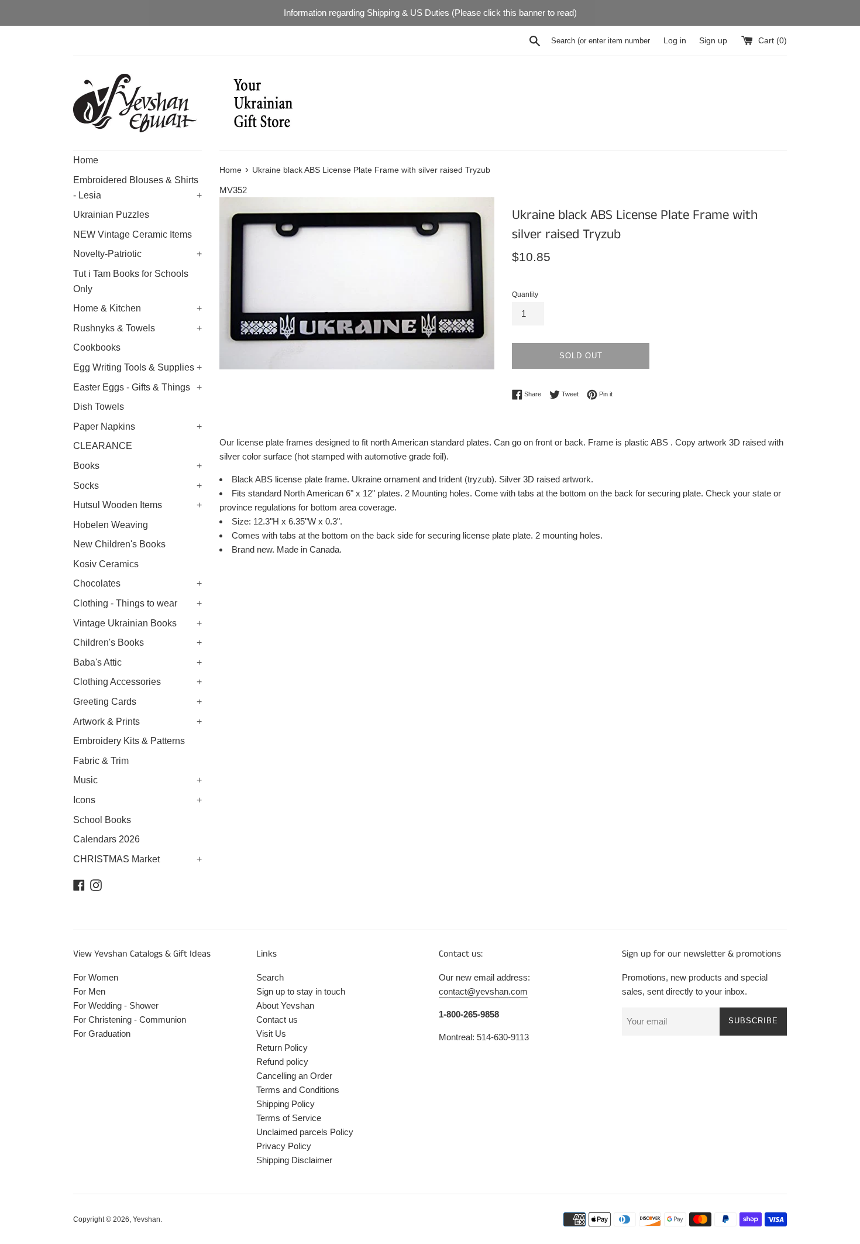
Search (270, 977)
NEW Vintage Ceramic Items (132, 234)
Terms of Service (288, 1118)
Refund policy (282, 1062)
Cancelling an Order (294, 1076)
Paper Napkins (137, 426)
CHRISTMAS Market (137, 859)
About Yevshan (285, 1005)
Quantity (525, 294)
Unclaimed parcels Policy (304, 1132)
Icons (137, 800)
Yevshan (146, 1219)
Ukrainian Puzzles (111, 215)
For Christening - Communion (129, 1019)
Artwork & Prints (137, 721)
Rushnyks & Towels (137, 328)
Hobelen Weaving (110, 525)
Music (137, 780)
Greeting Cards (137, 702)
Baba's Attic (137, 662)
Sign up (713, 40)
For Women (95, 977)
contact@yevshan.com (483, 991)
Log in (674, 40)
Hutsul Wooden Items (137, 505)
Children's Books (137, 642)
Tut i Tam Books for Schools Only (130, 281)
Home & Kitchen (137, 308)
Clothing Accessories (137, 682)
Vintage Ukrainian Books (137, 623)
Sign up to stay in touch (300, 991)
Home (85, 160)
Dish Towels (98, 407)
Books (137, 466)
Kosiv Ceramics (106, 564)
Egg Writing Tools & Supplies (137, 367)
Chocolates (137, 583)
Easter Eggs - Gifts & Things (137, 387)
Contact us (277, 1019)
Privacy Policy (283, 1146)
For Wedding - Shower (116, 1005)
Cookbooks (97, 347)
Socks (137, 486)
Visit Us (271, 1034)
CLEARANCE (102, 446)
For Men (89, 991)
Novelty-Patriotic (137, 254)
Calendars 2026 (106, 839)
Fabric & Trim (101, 761)
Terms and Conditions (297, 1090)
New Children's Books (119, 544)
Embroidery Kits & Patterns (129, 741)
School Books (102, 820)
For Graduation (101, 1034)
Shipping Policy (285, 1104)
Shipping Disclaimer (294, 1160)
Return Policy (282, 1048)
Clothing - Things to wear (137, 603)
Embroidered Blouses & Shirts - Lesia (137, 187)
